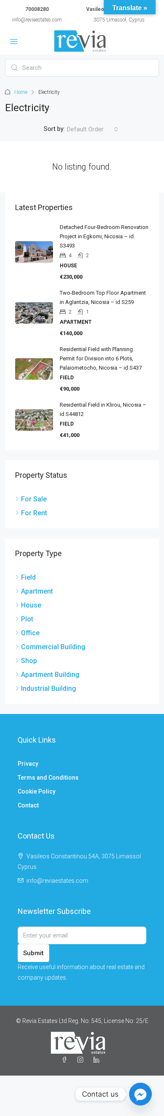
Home (20, 92)
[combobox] (92, 129)
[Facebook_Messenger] (140, 1094)
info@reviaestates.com (37, 20)
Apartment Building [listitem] (50, 675)
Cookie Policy (37, 791)
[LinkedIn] (98, 1060)
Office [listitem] (30, 633)
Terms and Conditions (48, 777)
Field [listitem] (28, 577)
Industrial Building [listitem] (48, 689)
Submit (33, 953)
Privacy (28, 763)
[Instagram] (82, 1060)
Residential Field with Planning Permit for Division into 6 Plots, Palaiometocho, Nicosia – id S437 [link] (101, 358)
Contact (28, 805)
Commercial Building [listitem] (53, 647)
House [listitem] (31, 605)
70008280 (37, 9)
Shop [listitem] (29, 661)
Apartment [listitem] (37, 591)
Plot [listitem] (27, 619)
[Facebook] (66, 1060)
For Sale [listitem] (34, 499)
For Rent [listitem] (34, 513)
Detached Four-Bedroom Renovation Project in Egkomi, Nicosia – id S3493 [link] (104, 236)
